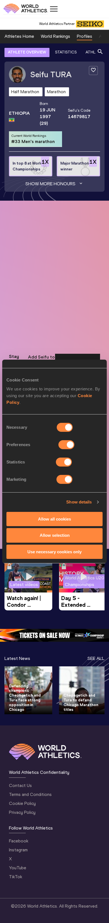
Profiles (84, 36)
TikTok (15, 876)
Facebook (18, 841)
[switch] (66, 444)
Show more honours (50, 183)
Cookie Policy (22, 803)
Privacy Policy (22, 812)
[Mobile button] (53, 9)
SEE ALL (96, 658)
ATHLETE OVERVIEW (27, 52)
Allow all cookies (54, 518)
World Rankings (55, 36)
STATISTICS (66, 52)
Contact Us (20, 785)
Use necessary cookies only (54, 551)
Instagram (18, 849)
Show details (79, 502)
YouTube (17, 867)
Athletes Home (19, 36)
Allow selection (55, 535)
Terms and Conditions (30, 794)
